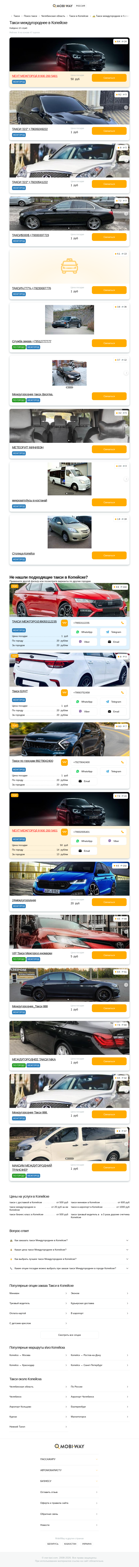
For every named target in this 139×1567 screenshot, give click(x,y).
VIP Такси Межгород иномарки (32, 953)
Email (116, 641)
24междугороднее (24, 900)
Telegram (116, 632)
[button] (66, 122)
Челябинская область (53, 16)
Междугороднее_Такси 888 (30, 1006)
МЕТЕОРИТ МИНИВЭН (27, 447)
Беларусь (52, 1544)
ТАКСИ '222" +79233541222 (30, 182)
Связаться (109, 77)
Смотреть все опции (69, 1335)
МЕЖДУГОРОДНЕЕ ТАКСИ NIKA (34, 1059)
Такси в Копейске (78, 16)
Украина (87, 1544)
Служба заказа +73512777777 (31, 341)
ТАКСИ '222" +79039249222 (30, 129)
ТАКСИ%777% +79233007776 (31, 288)
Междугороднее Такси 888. (30, 1112)
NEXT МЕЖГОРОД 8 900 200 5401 (34, 76)
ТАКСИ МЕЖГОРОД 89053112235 (34, 621)
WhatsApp (86, 632)
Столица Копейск (23, 553)
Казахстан (70, 1544)
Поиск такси (30, 16)
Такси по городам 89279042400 (32, 761)
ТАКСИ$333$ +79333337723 (30, 235)
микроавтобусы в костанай (29, 500)
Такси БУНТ (20, 691)
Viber (87, 641)
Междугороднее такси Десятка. (32, 394)
